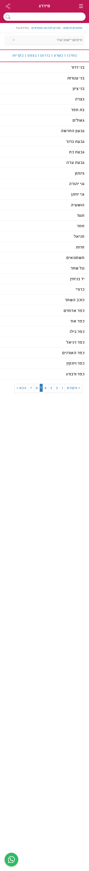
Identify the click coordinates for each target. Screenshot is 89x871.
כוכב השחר (74, 300)
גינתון (79, 173)
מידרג (44, 6)
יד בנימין (77, 279)
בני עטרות (75, 78)
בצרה (79, 99)
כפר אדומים (74, 311)
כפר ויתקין (75, 363)
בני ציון (78, 89)
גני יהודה (76, 184)
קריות (18, 56)
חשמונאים (75, 258)
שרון (57, 56)
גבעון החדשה (72, 131)
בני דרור (77, 67)
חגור (80, 216)
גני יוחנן (77, 194)
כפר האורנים (73, 353)
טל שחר (77, 268)
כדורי (80, 290)
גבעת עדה (75, 163)
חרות (80, 247)
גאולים (78, 120)
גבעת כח (76, 152)
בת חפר (77, 110)
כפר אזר (77, 321)
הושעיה (77, 205)
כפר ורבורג (75, 374)
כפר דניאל (75, 342)
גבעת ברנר (75, 142)
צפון (31, 56)
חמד (80, 226)
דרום (44, 56)
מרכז (70, 56)
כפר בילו (77, 332)
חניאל (79, 237)
